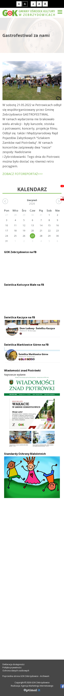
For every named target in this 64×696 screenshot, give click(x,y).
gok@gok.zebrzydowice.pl (25, 569)
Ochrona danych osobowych (15, 670)
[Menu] (60, 12)
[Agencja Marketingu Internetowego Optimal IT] (32, 691)
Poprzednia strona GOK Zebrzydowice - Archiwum (25, 676)
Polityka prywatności (11, 667)
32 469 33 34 (15, 562)
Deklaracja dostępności (13, 664)
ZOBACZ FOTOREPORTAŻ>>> (22, 174)
